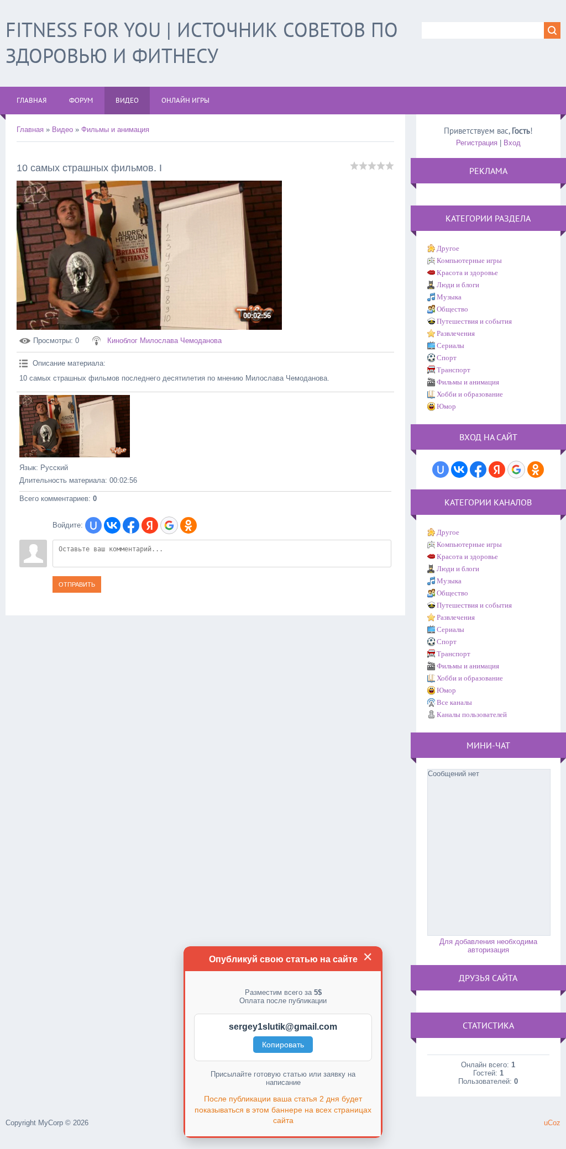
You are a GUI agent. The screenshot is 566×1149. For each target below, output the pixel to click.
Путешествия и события (474, 321)
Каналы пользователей (472, 714)
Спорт (447, 358)
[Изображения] (74, 426)
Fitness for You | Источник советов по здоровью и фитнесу (202, 42)
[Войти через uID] (93, 525)
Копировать (283, 1044)
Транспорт (453, 370)
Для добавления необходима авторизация (488, 945)
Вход (512, 143)
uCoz (552, 1123)
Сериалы (450, 345)
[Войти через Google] (169, 525)
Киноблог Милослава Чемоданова (164, 340)
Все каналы (454, 702)
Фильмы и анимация (115, 129)
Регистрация (476, 143)
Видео (62, 129)
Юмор (446, 406)
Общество (452, 309)
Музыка (449, 297)
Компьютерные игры (469, 260)
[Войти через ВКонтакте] (112, 525)
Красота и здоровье (467, 272)
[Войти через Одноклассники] (188, 525)
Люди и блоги (458, 285)
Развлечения (456, 333)
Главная (30, 129)
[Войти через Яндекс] (150, 525)
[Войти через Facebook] (131, 525)
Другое (448, 248)
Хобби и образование (470, 394)
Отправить (77, 584)
